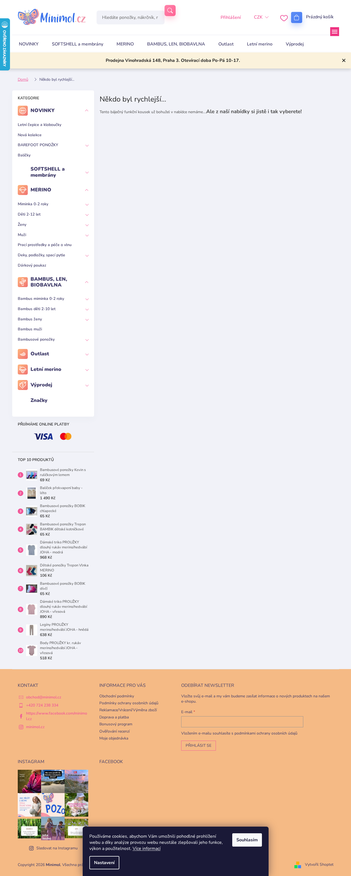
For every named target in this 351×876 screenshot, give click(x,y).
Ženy (22, 224)
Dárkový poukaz (32, 265)
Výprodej (41, 384)
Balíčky (24, 155)
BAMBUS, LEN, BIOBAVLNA (49, 282)
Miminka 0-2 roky (33, 204)
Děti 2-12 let (29, 214)
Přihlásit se (198, 745)
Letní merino (46, 369)
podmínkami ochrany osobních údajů (265, 733)
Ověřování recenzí (114, 731)
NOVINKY (43, 110)
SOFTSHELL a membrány (48, 172)
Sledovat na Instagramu (57, 848)
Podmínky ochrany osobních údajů (128, 703)
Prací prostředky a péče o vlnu (45, 244)
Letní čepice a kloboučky (39, 124)
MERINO (41, 189)
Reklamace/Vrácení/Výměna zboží (128, 710)
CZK (258, 17)
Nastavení (104, 863)
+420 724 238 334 (42, 705)
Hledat (170, 10)
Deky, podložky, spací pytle (41, 255)
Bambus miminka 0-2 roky (41, 298)
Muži (22, 234)
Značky (39, 400)
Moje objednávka (113, 738)
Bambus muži (30, 329)
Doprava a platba (114, 717)
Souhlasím (247, 840)
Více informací (147, 848)
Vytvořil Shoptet (319, 864)
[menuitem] (28, 44)
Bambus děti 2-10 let (36, 309)
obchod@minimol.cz (43, 697)
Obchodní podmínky (116, 696)
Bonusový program (115, 724)
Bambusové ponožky (36, 339)
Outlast (40, 353)
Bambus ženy (30, 319)
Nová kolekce (30, 135)
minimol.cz (35, 727)
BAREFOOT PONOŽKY (38, 145)
